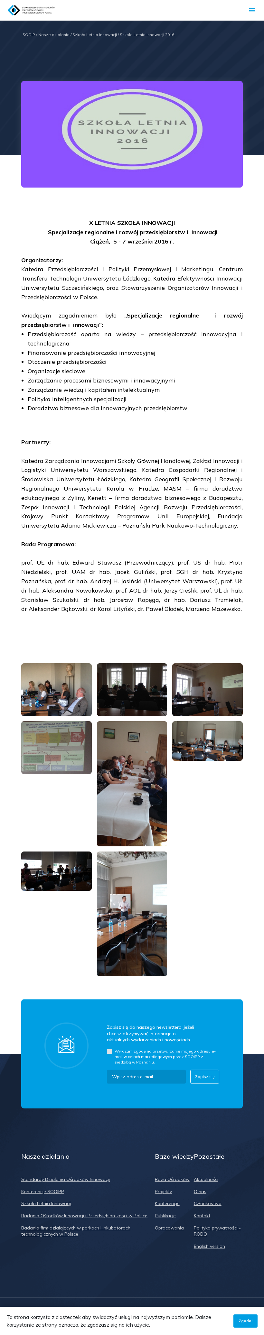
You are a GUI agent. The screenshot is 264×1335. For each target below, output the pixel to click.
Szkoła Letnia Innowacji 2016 (147, 34)
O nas (200, 1191)
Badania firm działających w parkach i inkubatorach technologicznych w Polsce (75, 1231)
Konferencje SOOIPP (42, 1191)
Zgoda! (245, 1320)
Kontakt (202, 1216)
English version (209, 1246)
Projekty (163, 1191)
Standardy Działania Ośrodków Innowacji (65, 1179)
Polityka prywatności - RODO (217, 1231)
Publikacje (165, 1216)
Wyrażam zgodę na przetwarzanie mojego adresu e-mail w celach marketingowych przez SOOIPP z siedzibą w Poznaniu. (165, 1056)
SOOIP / (30, 34)
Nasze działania (54, 34)
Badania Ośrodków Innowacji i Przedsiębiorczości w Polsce (84, 1216)
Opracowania (169, 1228)
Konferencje (167, 1203)
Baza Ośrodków (172, 1179)
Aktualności (206, 1179)
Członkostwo (208, 1203)
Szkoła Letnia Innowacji (95, 34)
